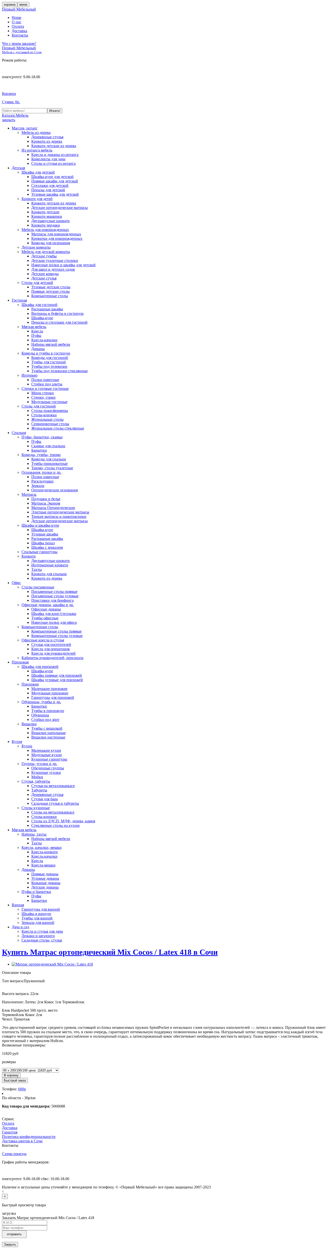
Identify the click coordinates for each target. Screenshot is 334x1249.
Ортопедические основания (54, 490)
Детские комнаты (36, 247)
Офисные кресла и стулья (43, 640)
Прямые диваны (44, 874)
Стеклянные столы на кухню (55, 825)
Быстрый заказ (15, 1080)
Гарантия (9, 1132)
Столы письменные (38, 587)
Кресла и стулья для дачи (42, 931)
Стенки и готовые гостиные (45, 388)
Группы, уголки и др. (39, 764)
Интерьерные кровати (49, 565)
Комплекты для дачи (48, 159)
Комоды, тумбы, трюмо (41, 455)
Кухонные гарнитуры (49, 759)
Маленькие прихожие (49, 689)
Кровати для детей (37, 199)
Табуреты (39, 790)
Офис (16, 583)
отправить (14, 1234)
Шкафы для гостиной (39, 305)
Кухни (27, 746)
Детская (18, 168)
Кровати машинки (46, 216)
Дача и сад (20, 927)
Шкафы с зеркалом (47, 547)
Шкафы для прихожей (40, 666)
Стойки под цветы (46, 384)
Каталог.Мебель (15, 115)
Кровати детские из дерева (53, 146)
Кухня (17, 741)
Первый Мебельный (19, 9)
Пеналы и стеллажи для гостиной (59, 322)
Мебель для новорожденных (45, 230)
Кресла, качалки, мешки (42, 847)
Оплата (18, 26)
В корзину (11, 1075)
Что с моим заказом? (19, 43)
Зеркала (37, 486)
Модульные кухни (46, 755)
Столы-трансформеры (49, 410)
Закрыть (10, 1244)
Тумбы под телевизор (49, 366)
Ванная (18, 905)
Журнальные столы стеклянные (57, 428)
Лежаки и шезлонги (38, 936)
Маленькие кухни (46, 750)
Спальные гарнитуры (39, 552)
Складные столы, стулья (42, 940)
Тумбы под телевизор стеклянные (59, 371)
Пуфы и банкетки (36, 892)
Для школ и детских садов (53, 269)
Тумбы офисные (44, 618)
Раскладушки (42, 481)
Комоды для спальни (48, 459)
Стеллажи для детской (49, 185)
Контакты (20, 35)
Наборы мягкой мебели (50, 344)
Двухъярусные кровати (50, 221)
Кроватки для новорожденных (56, 238)
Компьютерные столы (49, 296)
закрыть (8, 120)
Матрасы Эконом (45, 503)
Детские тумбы (44, 256)
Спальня (19, 433)
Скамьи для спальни (48, 446)
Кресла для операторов (50, 649)
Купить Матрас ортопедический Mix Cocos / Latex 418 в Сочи (110, 952)
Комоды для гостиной (49, 358)
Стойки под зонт (45, 719)
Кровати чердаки (45, 225)
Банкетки (39, 450)
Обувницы (40, 715)
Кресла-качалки (44, 340)
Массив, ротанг (25, 128)
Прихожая (20, 662)
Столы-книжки (44, 415)
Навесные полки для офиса (54, 622)
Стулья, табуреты (36, 781)
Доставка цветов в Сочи (22, 1141)
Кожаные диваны (45, 883)
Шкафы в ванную (36, 914)
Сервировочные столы (50, 424)
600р (22, 1089)
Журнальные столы (47, 419)
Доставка (19, 31)
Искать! (54, 111)
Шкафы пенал (43, 543)
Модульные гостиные (49, 402)
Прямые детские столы (50, 291)
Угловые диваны (45, 878)
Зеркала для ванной (38, 922)
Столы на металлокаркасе (52, 812)
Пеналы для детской (48, 190)
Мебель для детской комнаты (46, 252)
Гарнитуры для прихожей (52, 697)
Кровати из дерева (46, 141)
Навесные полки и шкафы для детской (63, 265)
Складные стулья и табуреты (55, 803)
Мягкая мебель (34, 327)
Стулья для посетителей (51, 644)
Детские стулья (43, 278)
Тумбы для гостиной (48, 362)
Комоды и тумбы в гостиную (46, 353)
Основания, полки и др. (41, 472)
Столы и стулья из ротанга (53, 163)
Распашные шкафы (47, 309)
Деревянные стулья (47, 137)
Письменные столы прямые (54, 591)
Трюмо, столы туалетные (52, 468)
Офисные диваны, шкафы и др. (48, 605)
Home (16, 17)
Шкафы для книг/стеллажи (53, 614)
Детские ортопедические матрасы (59, 207)
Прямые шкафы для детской (54, 181)
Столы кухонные (36, 808)
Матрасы (29, 494)
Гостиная (19, 300)
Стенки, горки (43, 397)
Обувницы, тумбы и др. (41, 702)
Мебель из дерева (36, 132)
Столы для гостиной (39, 406)
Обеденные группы (47, 768)
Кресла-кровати (44, 852)
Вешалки (29, 724)
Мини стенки (42, 393)
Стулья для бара (44, 799)
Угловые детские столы (50, 287)
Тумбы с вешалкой (46, 728)
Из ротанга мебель (37, 150)
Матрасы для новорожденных (56, 234)
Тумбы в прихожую (47, 711)
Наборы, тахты (34, 834)
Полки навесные (45, 380)
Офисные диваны (46, 609)
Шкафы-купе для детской (52, 177)
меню (23, 4)
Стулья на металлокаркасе (53, 786)
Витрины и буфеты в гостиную (57, 313)
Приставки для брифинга (52, 600)
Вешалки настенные (48, 737)
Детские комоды (45, 274)
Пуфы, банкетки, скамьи (42, 437)
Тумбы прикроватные (49, 463)
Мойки (37, 777)
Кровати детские (45, 212)
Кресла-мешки (43, 865)
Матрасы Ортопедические (53, 508)
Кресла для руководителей (53, 653)
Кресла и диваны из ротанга (54, 155)
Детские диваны (45, 887)
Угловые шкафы (44, 534)
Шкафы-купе (42, 318)
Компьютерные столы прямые (56, 631)
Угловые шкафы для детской (55, 194)
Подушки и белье (45, 499)
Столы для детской (37, 282)
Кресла (37, 331)
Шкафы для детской (38, 172)
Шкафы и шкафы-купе (40, 525)
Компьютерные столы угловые (57, 636)
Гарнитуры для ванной (41, 909)
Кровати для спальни (49, 574)
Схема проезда (14, 1154)
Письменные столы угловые (54, 596)
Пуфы (36, 335)
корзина (9, 4)
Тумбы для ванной (37, 918)
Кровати (29, 556)
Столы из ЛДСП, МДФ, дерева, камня (63, 821)
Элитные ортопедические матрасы (60, 512)
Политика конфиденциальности (29, 1136)
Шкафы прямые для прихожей (56, 675)
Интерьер (29, 375)
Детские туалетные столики (54, 260)
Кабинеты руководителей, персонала (52, 658)
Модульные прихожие (49, 693)
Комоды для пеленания (50, 243)
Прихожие (30, 684)
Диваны (38, 349)
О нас (16, 22)
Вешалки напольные (48, 733)
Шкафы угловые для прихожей (57, 680)
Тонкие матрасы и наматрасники (58, 516)
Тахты (36, 569)
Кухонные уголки (46, 772)
